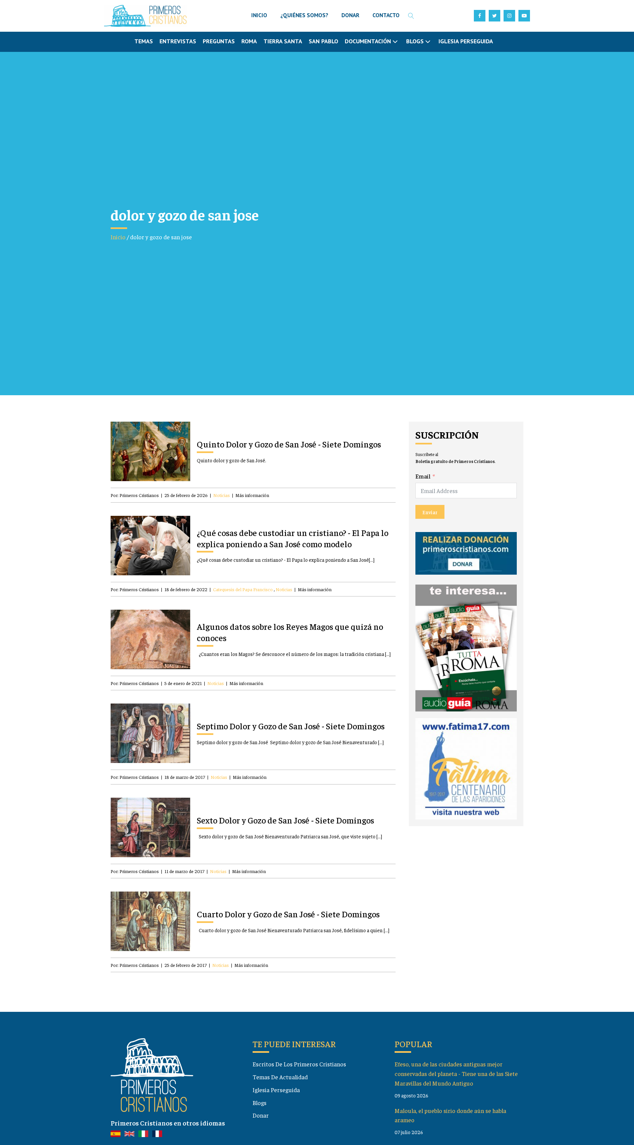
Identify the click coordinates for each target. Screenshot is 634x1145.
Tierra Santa (283, 41)
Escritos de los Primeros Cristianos (299, 1064)
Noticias (221, 495)
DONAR (350, 15)
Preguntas (219, 41)
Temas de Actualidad (280, 1077)
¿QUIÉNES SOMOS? (304, 15)
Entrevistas (177, 41)
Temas (143, 41)
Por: (135, 495)
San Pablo (323, 41)
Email (423, 476)
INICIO (259, 15)
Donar (261, 1115)
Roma (249, 41)
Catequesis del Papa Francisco (243, 589)
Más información (252, 495)
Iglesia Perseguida (466, 41)
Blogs (259, 1102)
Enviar (430, 512)
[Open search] (411, 16)
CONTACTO (386, 15)
